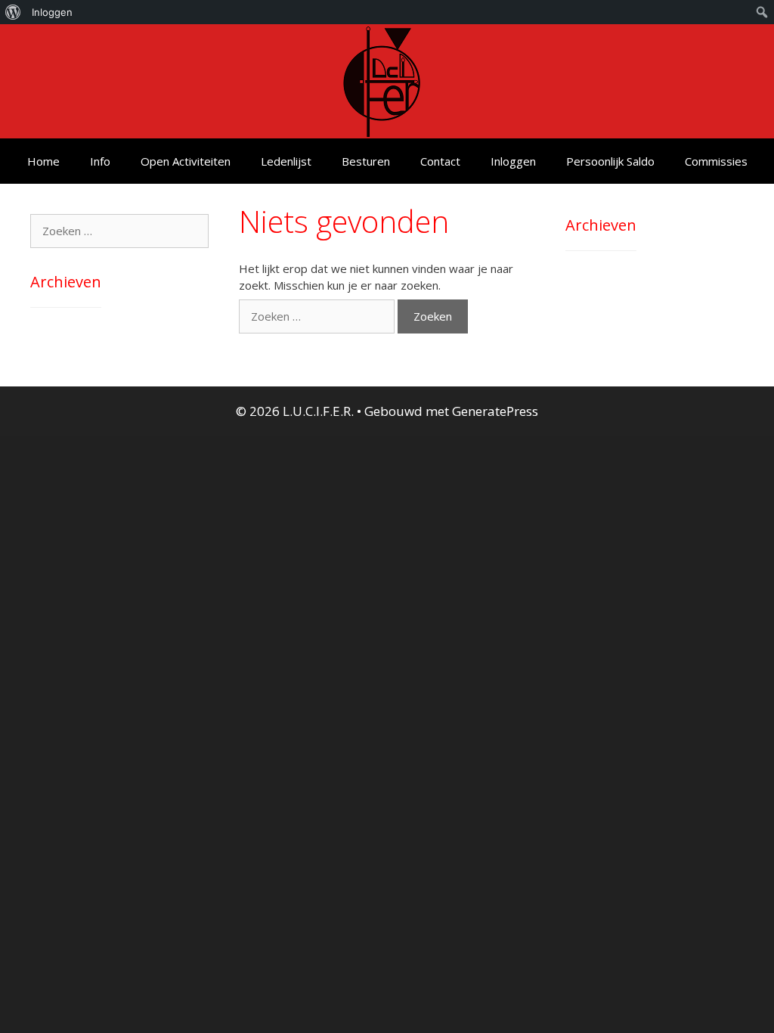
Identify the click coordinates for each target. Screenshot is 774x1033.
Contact (440, 161)
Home (43, 161)
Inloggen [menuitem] (52, 12)
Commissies (716, 161)
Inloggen (513, 161)
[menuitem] (13, 12)
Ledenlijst (286, 161)
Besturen (366, 161)
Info (100, 161)
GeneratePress (495, 411)
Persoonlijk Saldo (610, 161)
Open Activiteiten (186, 161)
